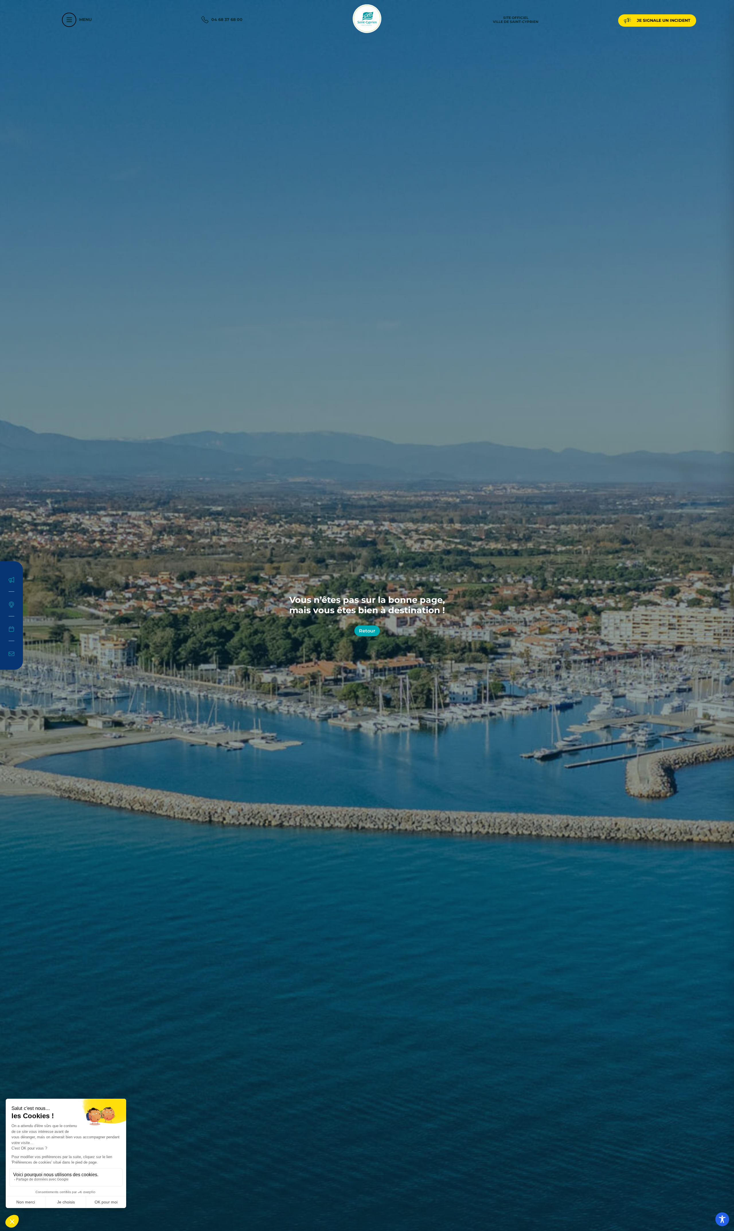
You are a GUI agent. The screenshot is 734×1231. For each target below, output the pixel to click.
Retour (367, 631)
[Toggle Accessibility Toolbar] (722, 1219)
